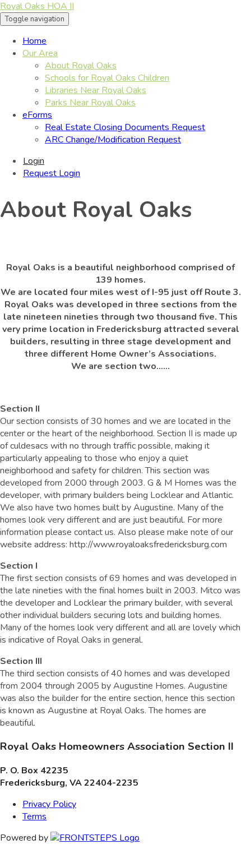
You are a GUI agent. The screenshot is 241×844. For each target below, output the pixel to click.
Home (34, 41)
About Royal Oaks (81, 65)
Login (33, 161)
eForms (37, 115)
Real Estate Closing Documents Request (125, 127)
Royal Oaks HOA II (37, 6)
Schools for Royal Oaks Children (107, 78)
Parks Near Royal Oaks (90, 102)
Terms (34, 816)
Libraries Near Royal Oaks (95, 90)
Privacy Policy (49, 804)
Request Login (51, 173)
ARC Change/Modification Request (113, 139)
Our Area (40, 53)
